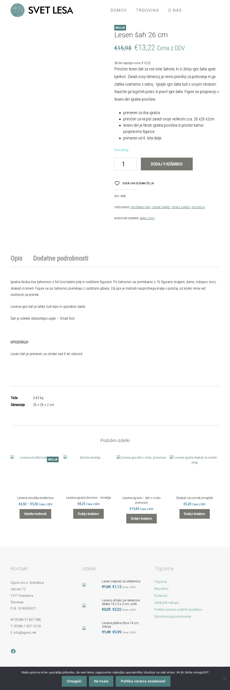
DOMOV (119, 10)
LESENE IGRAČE (161, 207)
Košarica (160, 595)
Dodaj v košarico (167, 164)
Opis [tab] (16, 258)
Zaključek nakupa (166, 602)
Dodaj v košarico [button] (88, 514)
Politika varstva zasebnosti (143, 681)
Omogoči (74, 681)
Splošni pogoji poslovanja (172, 616)
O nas (175, 10)
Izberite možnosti (35, 514)
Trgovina (147, 10)
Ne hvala (101, 681)
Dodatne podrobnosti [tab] (60, 258)
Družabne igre (140, 207)
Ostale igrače (181, 207)
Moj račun (161, 588)
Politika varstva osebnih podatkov (178, 609)
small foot (147, 218)
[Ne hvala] (224, 678)
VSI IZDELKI (198, 207)
